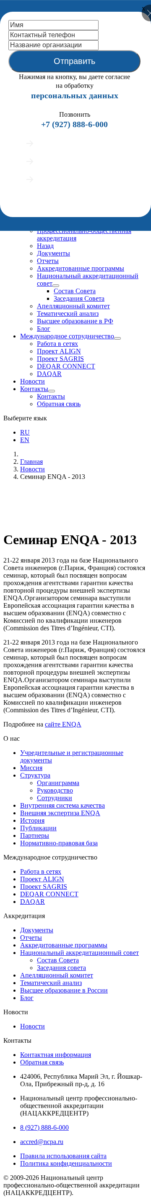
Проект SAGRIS (60, 358)
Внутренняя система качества (62, 805)
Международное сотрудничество (67, 336)
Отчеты (48, 260)
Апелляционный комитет (73, 306)
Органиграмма (58, 782)
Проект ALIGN (59, 351)
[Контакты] (51, 391)
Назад (45, 245)
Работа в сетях (57, 343)
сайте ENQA (63, 724)
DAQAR (49, 373)
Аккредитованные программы (80, 268)
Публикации (38, 828)
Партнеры (34, 835)
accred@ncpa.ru (41, 1141)
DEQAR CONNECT (66, 366)
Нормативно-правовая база (59, 843)
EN (24, 439)
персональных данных (74, 95)
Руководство (55, 790)
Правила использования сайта (63, 1155)
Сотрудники (54, 797)
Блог (43, 328)
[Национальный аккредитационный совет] (55, 285)
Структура (35, 775)
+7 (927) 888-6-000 (74, 124)
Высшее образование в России (64, 990)
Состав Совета (75, 290)
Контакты (34, 388)
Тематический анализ (68, 313)
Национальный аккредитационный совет (79, 952)
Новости (32, 381)
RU (25, 432)
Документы (53, 253)
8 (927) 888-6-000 (44, 1127)
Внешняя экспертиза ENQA (60, 812)
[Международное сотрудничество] (117, 338)
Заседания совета (61, 967)
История (32, 820)
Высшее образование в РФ (75, 321)
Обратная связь (59, 403)
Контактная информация (55, 1054)
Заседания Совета (79, 298)
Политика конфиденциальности (66, 1163)
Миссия (31, 767)
